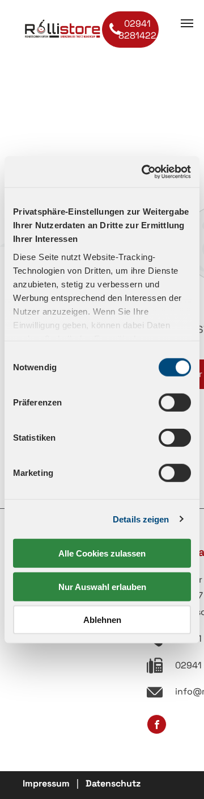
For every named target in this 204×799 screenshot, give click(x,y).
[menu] (187, 23)
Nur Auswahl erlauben (102, 586)
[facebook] (157, 725)
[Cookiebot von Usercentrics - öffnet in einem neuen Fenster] (144, 171)
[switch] (175, 403)
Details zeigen (141, 519)
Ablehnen (102, 620)
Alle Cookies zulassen (102, 553)
